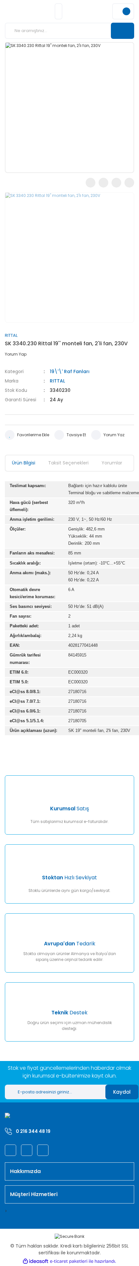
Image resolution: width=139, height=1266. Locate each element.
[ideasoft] (35, 1261)
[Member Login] (58, 11)
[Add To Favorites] (27, 435)
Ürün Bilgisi (23, 463)
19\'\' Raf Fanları (70, 371)
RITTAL (11, 335)
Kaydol (122, 1092)
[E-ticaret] (69, 1261)
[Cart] (123, 11)
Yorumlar (112, 463)
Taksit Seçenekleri (68, 463)
